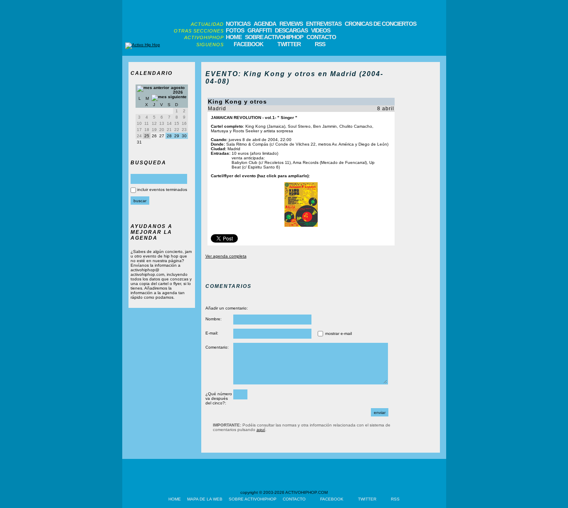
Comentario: (217, 347)
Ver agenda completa (226, 256)
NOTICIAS (238, 23)
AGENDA (265, 23)
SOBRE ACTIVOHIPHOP (274, 37)
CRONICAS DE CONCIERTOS (380, 23)
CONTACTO (321, 37)
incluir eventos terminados (162, 189)
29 (176, 136)
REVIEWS (291, 23)
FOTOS (235, 30)
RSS (320, 44)
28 (169, 136)
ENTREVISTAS (323, 23)
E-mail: (211, 333)
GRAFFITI (259, 30)
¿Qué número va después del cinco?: (218, 398)
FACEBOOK (248, 44)
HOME (234, 37)
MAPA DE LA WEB (204, 499)
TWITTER (289, 44)
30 (184, 136)
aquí (261, 429)
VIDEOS (320, 30)
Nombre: (213, 319)
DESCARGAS (291, 30)
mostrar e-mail (338, 333)
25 (146, 136)
